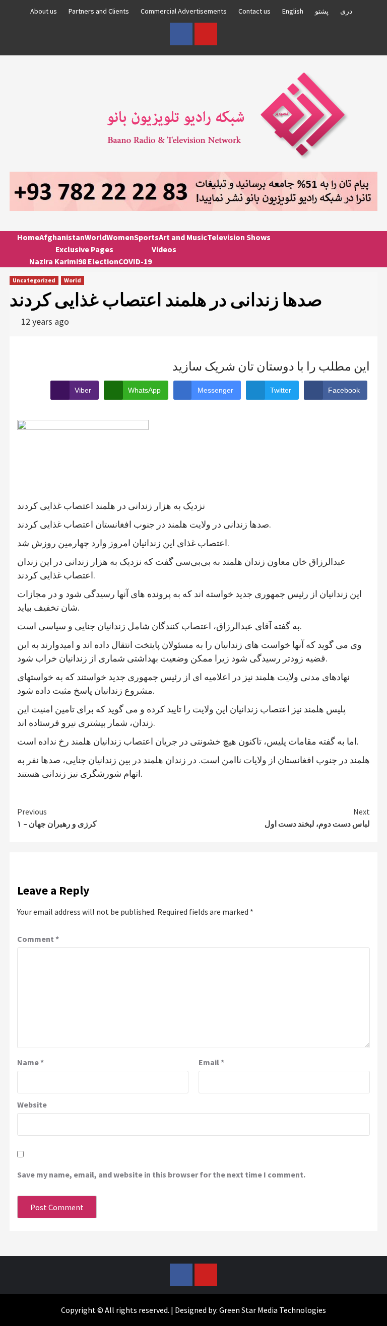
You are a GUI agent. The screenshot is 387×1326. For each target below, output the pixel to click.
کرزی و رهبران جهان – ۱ (57, 817)
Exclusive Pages (84, 249)
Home (28, 237)
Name (30, 1062)
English (292, 11)
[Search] (366, 246)
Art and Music (183, 237)
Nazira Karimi (53, 261)
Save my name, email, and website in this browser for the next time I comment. (161, 1174)
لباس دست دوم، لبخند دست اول (317, 817)
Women (120, 237)
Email (211, 1062)
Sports (146, 237)
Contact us (254, 11)
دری (346, 11)
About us (43, 11)
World (95, 237)
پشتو (322, 11)
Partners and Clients (99, 11)
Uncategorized (34, 280)
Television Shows (239, 237)
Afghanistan (62, 237)
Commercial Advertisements (184, 11)
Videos (164, 249)
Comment (38, 939)
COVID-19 (135, 261)
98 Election (98, 261)
